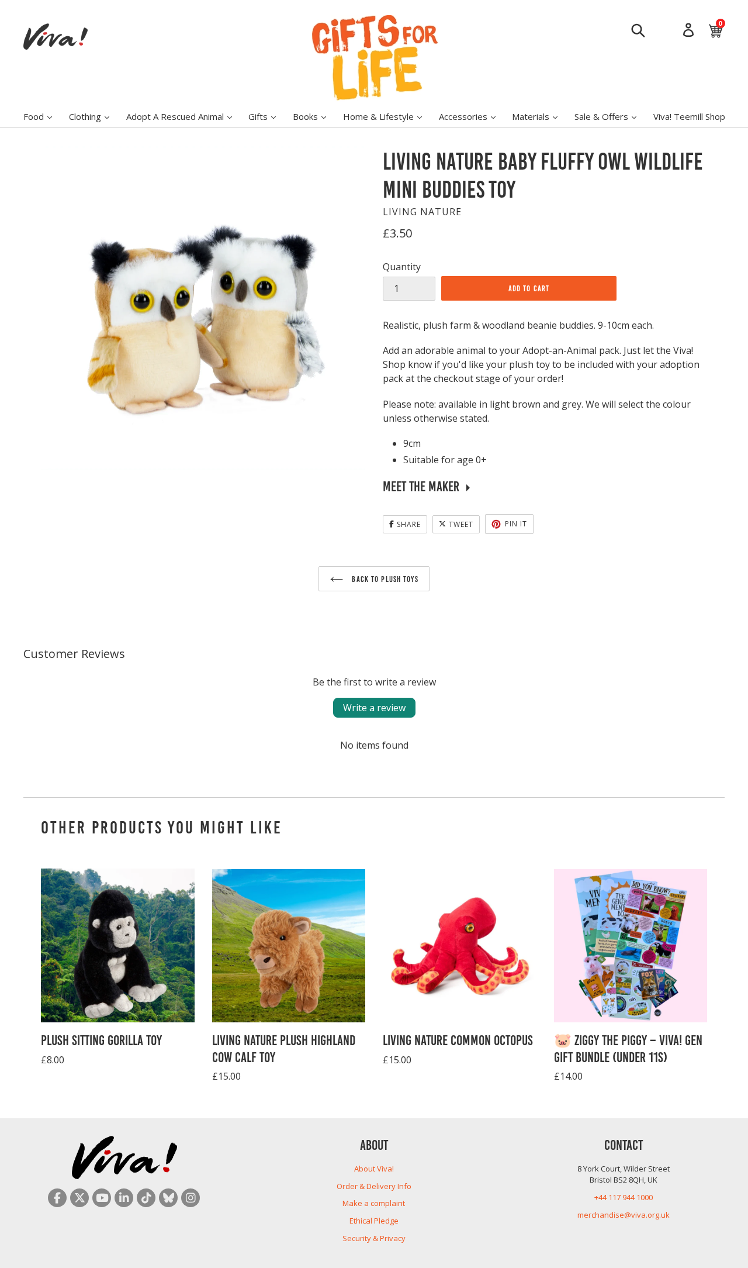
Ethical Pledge (374, 1220)
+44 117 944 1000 (623, 1197)
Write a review (374, 707)
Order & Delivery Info (374, 1186)
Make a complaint (373, 1203)
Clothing (95, 116)
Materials (540, 116)
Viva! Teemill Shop (689, 116)
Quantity (402, 266)
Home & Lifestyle (388, 116)
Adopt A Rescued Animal (185, 116)
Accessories (473, 116)
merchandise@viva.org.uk (623, 1215)
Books (315, 116)
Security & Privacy (374, 1238)
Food (43, 116)
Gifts (268, 116)
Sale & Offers (611, 116)
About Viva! (374, 1168)
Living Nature (422, 211)
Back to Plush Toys (383, 578)
